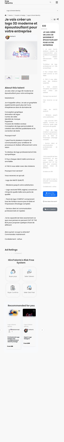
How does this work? (50, 201)
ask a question (51, 209)
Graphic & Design (20, 15)
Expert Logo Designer (28, 337)
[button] (35, 57)
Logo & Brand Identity (33, 15)
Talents (10, 15)
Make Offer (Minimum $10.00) (50, 194)
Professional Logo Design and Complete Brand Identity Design (13, 339)
